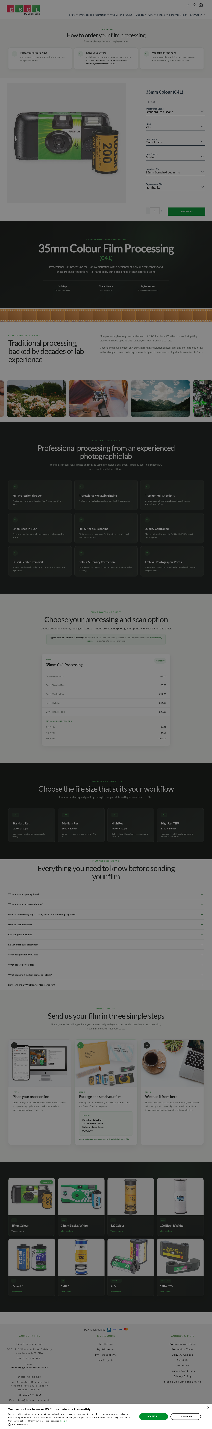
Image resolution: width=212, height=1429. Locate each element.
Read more (65, 1420)
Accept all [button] (153, 1416)
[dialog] (106, 1416)
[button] (71, 1425)
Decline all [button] (185, 1416)
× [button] (208, 1407)
